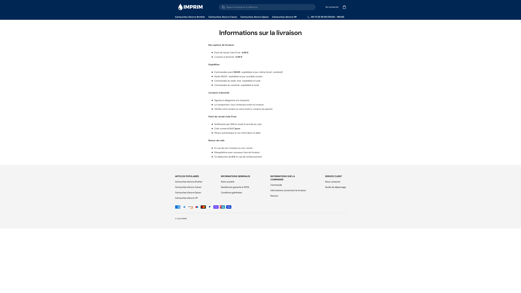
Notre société (227, 181)
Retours (274, 195)
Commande (276, 185)
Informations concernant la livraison (288, 190)
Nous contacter (332, 181)
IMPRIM (184, 219)
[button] (344, 7)
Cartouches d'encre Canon (222, 16)
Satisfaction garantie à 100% (235, 187)
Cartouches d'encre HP (284, 16)
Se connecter (332, 7)
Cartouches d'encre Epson (254, 16)
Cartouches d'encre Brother (190, 16)
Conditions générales (231, 192)
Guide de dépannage (335, 187)
